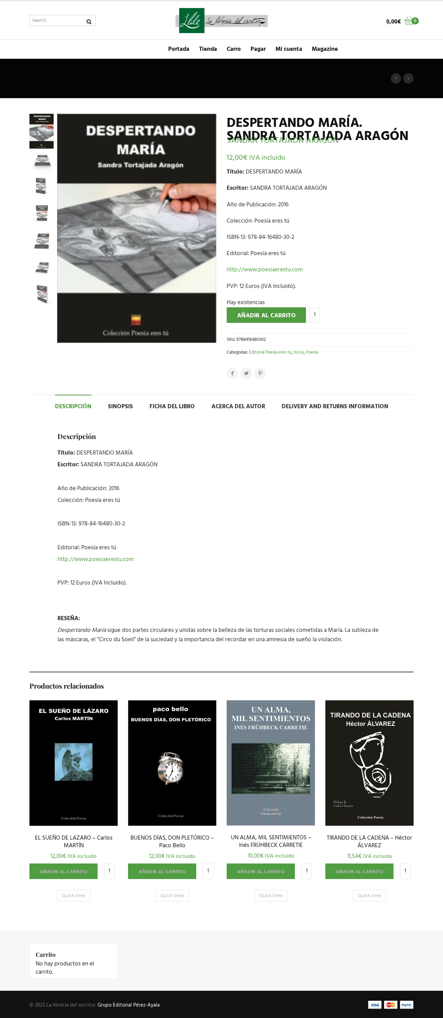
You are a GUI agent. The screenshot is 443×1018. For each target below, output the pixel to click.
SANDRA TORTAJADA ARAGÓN (282, 140)
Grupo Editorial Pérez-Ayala (129, 1005)
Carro (234, 49)
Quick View (73, 824)
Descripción (73, 406)
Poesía (312, 352)
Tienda (208, 49)
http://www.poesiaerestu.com (265, 269)
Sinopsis (120, 406)
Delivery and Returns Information (335, 406)
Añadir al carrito (266, 316)
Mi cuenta (288, 49)
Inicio (299, 352)
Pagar (258, 49)
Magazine (325, 49)
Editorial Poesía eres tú (270, 352)
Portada (178, 49)
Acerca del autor (238, 406)
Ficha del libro (172, 406)
